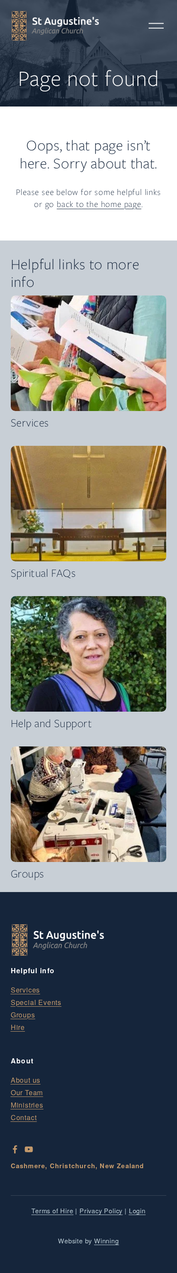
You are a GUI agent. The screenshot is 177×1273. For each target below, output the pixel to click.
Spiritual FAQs (43, 573)
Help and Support (51, 723)
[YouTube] (28, 1149)
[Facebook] (15, 1149)
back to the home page (99, 204)
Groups (27, 873)
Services (30, 422)
